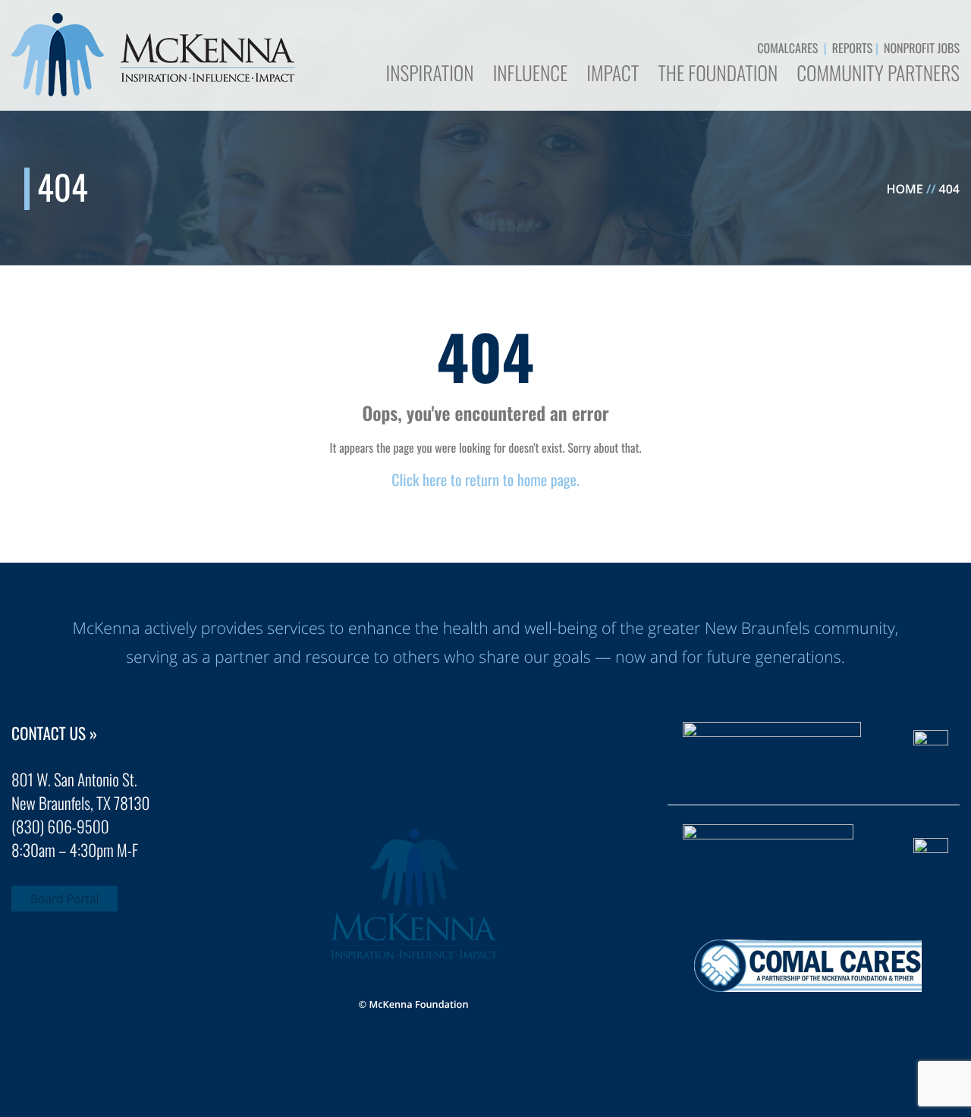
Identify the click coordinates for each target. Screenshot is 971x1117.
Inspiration (429, 75)
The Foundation (718, 75)
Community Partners (878, 75)
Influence (530, 75)
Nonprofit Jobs (922, 48)
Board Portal (64, 898)
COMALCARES (787, 48)
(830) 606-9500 (60, 827)
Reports (852, 48)
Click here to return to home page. (485, 479)
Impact (612, 75)
